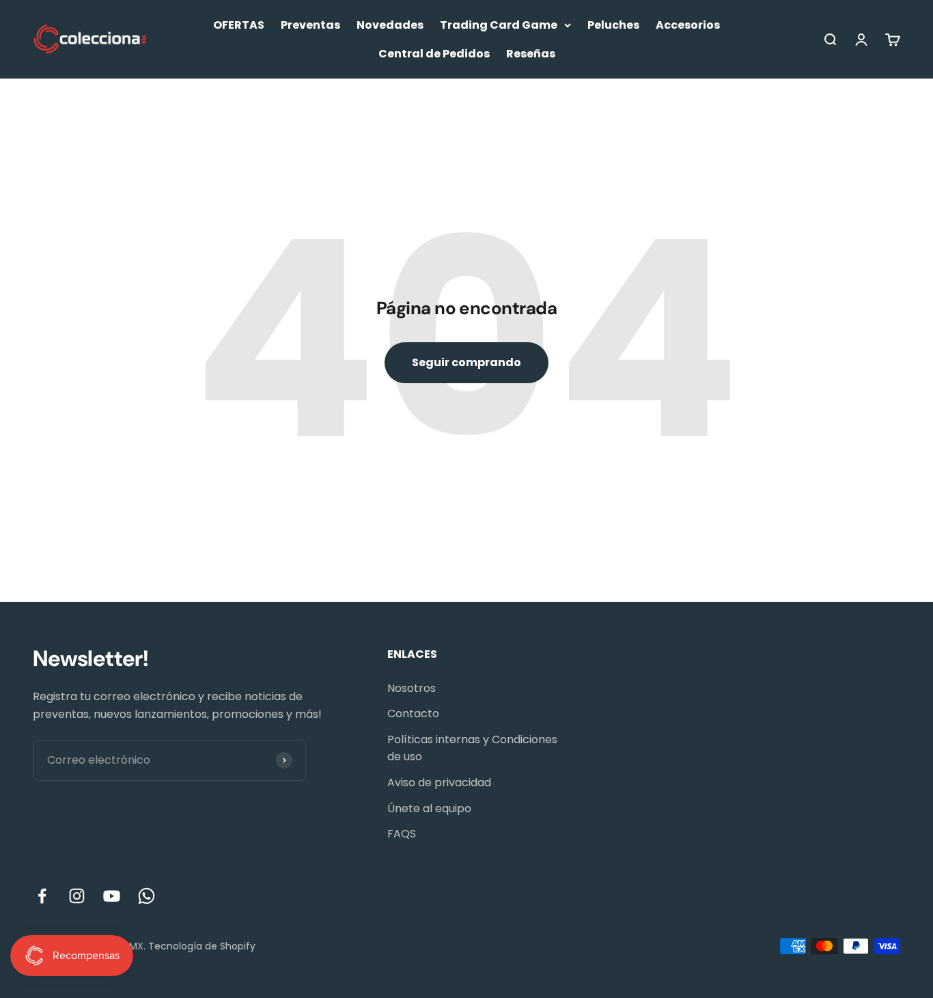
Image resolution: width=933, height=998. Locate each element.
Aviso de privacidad (439, 782)
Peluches (613, 25)
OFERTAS (238, 25)
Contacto (413, 713)
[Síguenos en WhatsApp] (146, 896)
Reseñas (530, 53)
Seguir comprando (466, 362)
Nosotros (411, 688)
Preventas (310, 25)
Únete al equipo (429, 808)
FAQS (401, 834)
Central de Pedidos (434, 53)
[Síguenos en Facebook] (42, 896)
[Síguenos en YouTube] (111, 896)
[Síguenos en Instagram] (77, 896)
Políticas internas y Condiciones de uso (472, 748)
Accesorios (688, 25)
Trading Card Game (498, 25)
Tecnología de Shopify (201, 946)
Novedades (390, 25)
